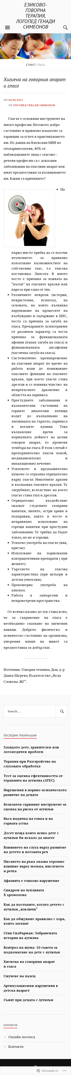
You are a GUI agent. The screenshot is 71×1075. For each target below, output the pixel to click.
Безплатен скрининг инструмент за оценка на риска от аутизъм (35, 806)
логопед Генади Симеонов (34, 105)
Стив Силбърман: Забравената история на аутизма (30, 935)
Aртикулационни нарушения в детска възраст (31, 988)
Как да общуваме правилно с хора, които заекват (34, 921)
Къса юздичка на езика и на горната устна (28, 821)
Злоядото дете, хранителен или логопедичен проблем (31, 749)
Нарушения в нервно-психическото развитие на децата (35, 792)
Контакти (15, 1046)
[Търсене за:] (35, 711)
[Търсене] (61, 27)
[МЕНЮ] (7, 27)
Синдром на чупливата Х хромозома (24, 892)
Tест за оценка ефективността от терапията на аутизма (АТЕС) (33, 778)
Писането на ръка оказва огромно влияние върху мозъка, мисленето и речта (34, 866)
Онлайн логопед (21, 1037)
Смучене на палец (20, 976)
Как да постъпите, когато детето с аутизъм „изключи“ (34, 906)
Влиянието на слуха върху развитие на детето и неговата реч (35, 849)
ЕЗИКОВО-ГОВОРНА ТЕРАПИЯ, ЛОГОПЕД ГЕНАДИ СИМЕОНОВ (35, 15)
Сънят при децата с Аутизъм (28, 1000)
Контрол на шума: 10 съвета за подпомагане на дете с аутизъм (32, 949)
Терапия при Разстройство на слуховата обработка (30, 763)
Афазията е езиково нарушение (31, 880)
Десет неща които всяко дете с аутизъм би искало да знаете (31, 835)
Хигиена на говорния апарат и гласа (34, 82)
